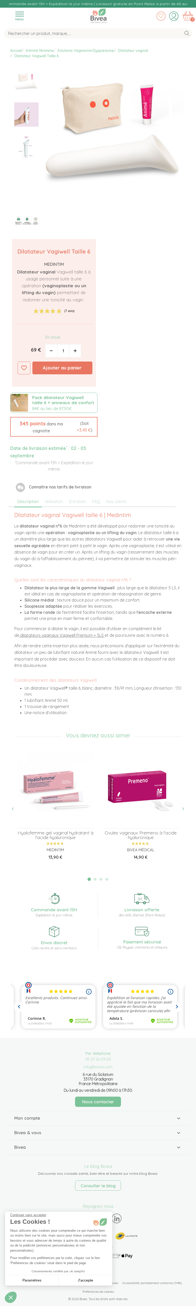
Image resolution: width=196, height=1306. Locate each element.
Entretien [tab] (77, 501)
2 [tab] (95, 879)
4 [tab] (106, 879)
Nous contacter (98, 1101)
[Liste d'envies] (161, 16)
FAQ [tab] (96, 501)
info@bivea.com (98, 1066)
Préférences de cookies (98, 1291)
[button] (53, 427)
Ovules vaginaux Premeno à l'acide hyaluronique (141, 835)
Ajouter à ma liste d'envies (24, 368)
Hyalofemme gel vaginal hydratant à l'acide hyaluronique (55, 835)
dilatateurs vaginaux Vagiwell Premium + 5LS (62, 635)
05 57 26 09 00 (98, 1059)
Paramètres (31, 1280)
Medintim (54, 264)
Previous (15, 809)
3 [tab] (101, 879)
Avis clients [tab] (116, 501)
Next (180, 809)
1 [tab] (89, 879)
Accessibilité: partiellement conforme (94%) (152, 1283)
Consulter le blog (98, 1185)
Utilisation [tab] (54, 501)
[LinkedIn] (116, 1218)
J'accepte (85, 1280)
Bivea (98, 14)
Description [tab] (28, 501)
